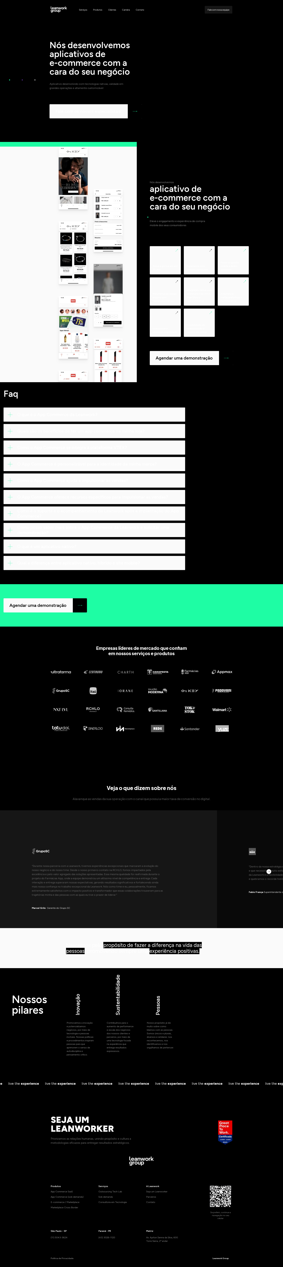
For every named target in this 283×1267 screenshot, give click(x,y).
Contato (140, 9)
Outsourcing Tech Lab (110, 1191)
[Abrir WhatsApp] (275, 1259)
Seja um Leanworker (156, 1191)
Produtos (97, 9)
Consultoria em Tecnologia (112, 1202)
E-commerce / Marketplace (65, 1202)
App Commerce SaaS (62, 1191)
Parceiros (151, 1196)
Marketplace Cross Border (64, 1207)
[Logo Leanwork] (59, 9)
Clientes (112, 9)
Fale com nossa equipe (218, 9)
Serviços (83, 9)
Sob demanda (105, 1196)
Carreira (126, 9)
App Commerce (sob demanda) (67, 1196)
